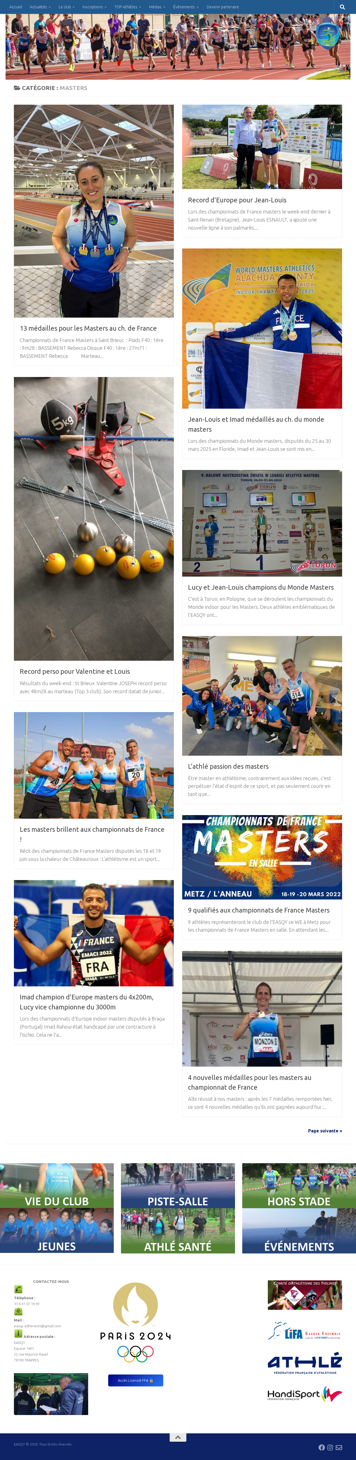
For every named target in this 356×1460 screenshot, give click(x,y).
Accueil (15, 7)
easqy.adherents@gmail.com (37, 1326)
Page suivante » (325, 1130)
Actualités (38, 7)
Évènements (184, 7)
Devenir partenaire (223, 7)
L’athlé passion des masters (228, 766)
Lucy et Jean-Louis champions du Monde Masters (261, 587)
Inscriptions (93, 7)
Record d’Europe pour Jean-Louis (237, 199)
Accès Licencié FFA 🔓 (136, 1380)
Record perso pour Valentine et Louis (75, 671)
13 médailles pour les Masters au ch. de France (88, 328)
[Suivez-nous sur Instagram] (330, 1447)
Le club (65, 7)
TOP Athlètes (126, 7)
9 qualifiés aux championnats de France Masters (259, 910)
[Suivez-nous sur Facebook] (321, 1447)
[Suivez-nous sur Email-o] (339, 1447)
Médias (155, 7)
